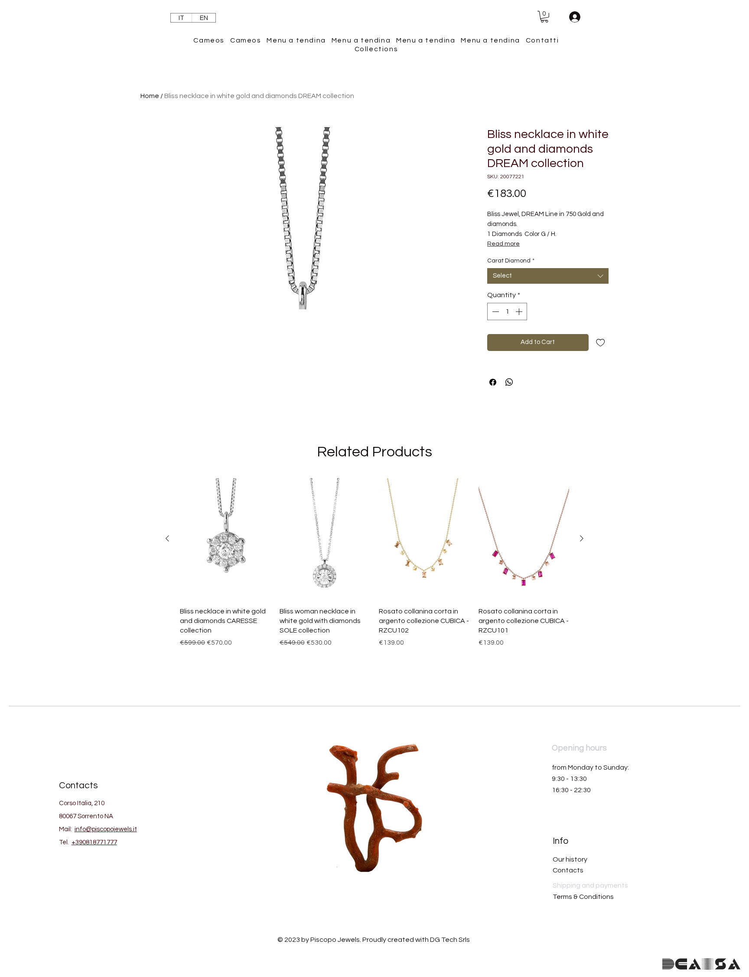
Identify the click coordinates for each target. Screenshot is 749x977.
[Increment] (520, 311)
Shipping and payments (590, 885)
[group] (374, 575)
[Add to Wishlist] (600, 342)
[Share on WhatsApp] (509, 382)
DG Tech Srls (450, 939)
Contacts (568, 870)
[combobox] (548, 276)
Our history (570, 859)
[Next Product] (581, 538)
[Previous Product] (167, 538)
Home (149, 95)
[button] (544, 17)
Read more (503, 244)
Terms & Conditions (583, 896)
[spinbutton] (507, 311)
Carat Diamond (510, 261)
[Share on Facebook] (493, 382)
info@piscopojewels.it (106, 829)
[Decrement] (494, 311)
